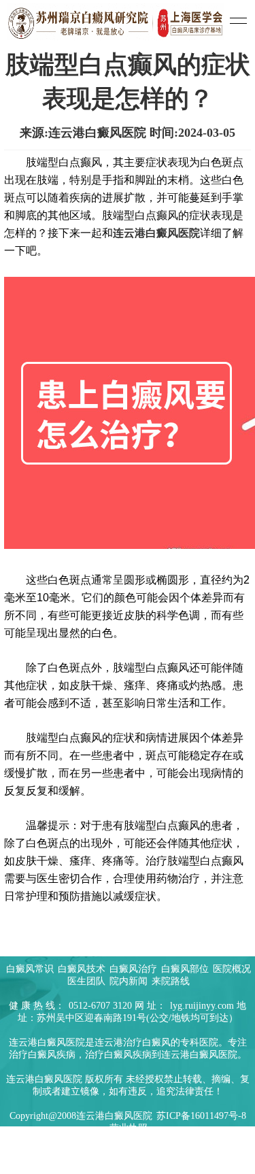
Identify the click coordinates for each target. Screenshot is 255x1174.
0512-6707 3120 (100, 1006)
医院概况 (232, 969)
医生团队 (87, 981)
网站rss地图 (44, 1152)
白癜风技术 (83, 969)
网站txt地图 (213, 1152)
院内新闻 (129, 981)
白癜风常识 (31, 969)
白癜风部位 (186, 969)
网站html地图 (157, 1152)
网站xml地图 (98, 1152)
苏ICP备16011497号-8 (201, 1116)
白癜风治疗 (134, 969)
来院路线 (171, 981)
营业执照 (128, 1128)
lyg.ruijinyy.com (202, 1006)
